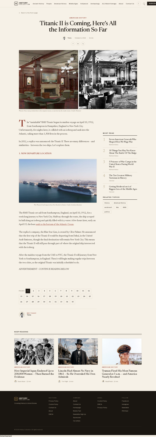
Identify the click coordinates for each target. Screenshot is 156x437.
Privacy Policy (53, 401)
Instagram (125, 404)
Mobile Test (77, 411)
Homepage (77, 407)
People (49, 4)
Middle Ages (73, 4)
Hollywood (84, 4)
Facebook (125, 401)
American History (60, 4)
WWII (124, 207)
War (117, 207)
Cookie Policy (53, 404)
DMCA (51, 414)
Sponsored (77, 417)
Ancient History (38, 4)
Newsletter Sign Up (79, 414)
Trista (69, 38)
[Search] (144, 3)
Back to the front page (28, 13)
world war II (108, 207)
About (121, 4)
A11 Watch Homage (109, 4)
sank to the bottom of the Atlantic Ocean (55, 224)
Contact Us (130, 4)
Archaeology (95, 4)
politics (107, 212)
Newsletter (125, 407)
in (78, 44)
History (107, 203)
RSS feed (125, 411)
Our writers (76, 421)
